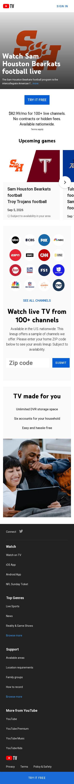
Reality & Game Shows (19, 625)
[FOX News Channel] (30, 270)
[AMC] (30, 255)
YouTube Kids (14, 748)
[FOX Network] (44, 240)
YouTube (11, 719)
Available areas (15, 657)
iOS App (11, 564)
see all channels (37, 300)
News (9, 616)
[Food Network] (15, 270)
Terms (24, 766)
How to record (14, 686)
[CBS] (30, 240)
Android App (13, 574)
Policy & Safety (43, 766)
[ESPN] (15, 255)
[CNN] (44, 255)
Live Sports (12, 606)
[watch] (31, 166)
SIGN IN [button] (62, 6)
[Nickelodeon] (44, 285)
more (35, 83)
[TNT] (58, 285)
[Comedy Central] (58, 255)
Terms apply (37, 129)
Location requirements (19, 667)
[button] (65, 182)
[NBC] (58, 240)
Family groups (14, 677)
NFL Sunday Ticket (17, 584)
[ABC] (15, 240)
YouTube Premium (17, 728)
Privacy (10, 766)
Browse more (14, 635)
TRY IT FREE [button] (37, 100)
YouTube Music (15, 738)
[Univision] (58, 270)
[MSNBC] (15, 285)
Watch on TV (13, 555)
